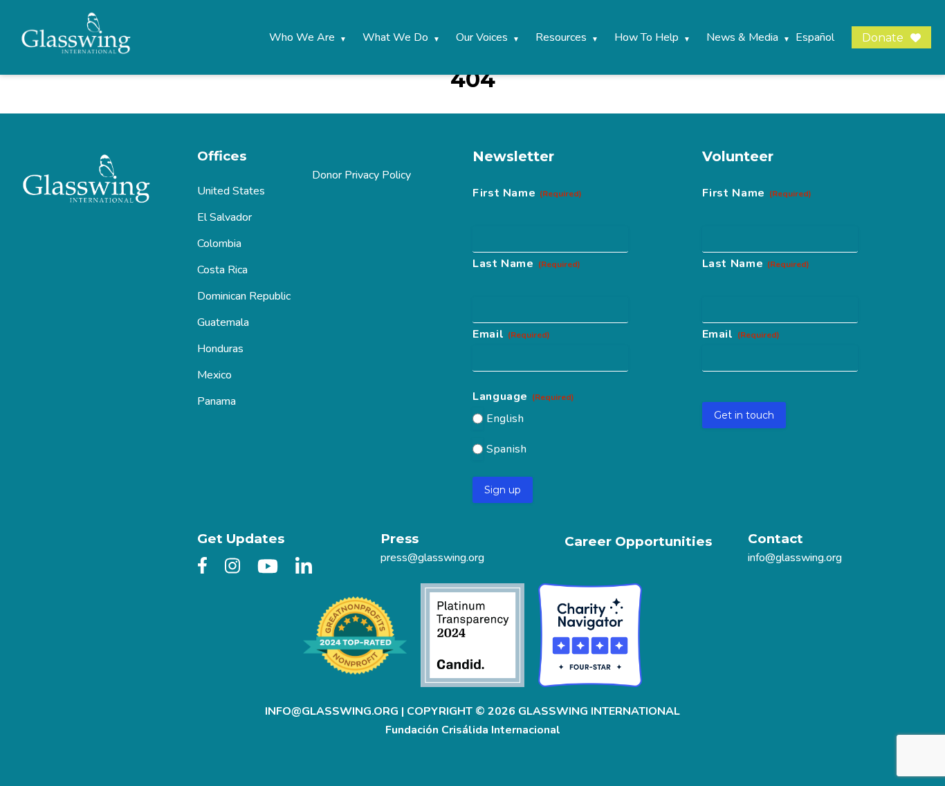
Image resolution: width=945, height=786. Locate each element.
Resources (561, 37)
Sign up (502, 490)
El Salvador (224, 217)
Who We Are (302, 37)
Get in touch (744, 415)
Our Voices (482, 37)
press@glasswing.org (432, 557)
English (505, 418)
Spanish (506, 449)
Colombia (219, 243)
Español (815, 37)
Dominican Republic (244, 296)
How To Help (646, 37)
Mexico (214, 375)
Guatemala (223, 322)
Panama (216, 401)
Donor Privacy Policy (361, 175)
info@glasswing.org (795, 557)
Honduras (220, 348)
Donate (882, 37)
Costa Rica (222, 269)
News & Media (742, 37)
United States (231, 191)
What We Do (395, 37)
